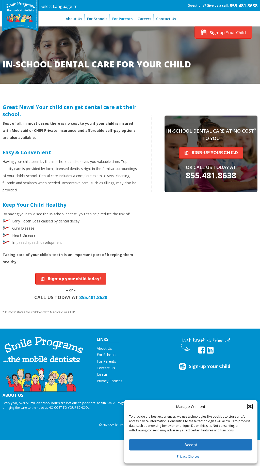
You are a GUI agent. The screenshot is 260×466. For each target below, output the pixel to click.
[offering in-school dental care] (20, 12)
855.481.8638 (243, 6)
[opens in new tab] (201, 350)
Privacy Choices (188, 456)
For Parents (122, 18)
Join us (102, 374)
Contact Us (166, 18)
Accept (190, 445)
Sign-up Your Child (227, 32)
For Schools (97, 18)
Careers (144, 18)
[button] (249, 406)
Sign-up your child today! (74, 278)
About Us (74, 18)
